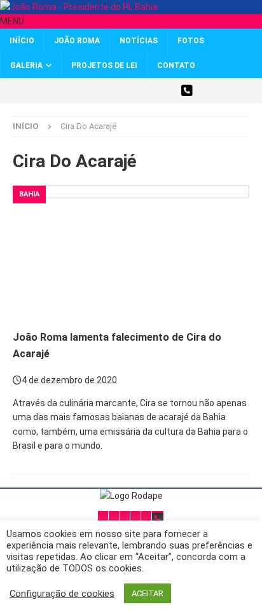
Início (22, 40)
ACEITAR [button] (147, 593)
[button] (12, 21)
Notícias (139, 40)
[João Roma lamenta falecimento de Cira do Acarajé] (131, 252)
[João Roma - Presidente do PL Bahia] (79, 7)
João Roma (77, 40)
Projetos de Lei (104, 65)
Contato (176, 65)
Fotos (190, 40)
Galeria (26, 65)
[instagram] (120, 91)
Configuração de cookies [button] (62, 593)
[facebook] (97, 91)
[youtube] (142, 91)
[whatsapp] (187, 91)
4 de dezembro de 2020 (69, 380)
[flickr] (164, 91)
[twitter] (75, 91)
